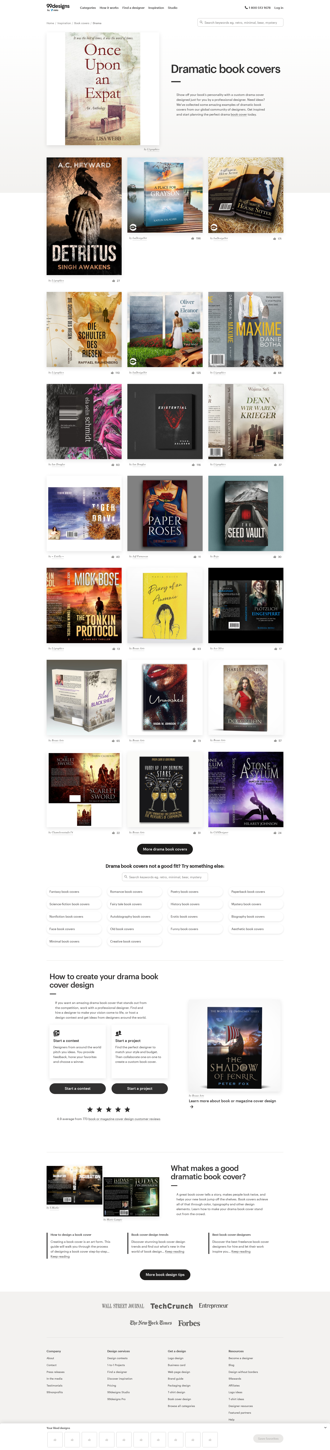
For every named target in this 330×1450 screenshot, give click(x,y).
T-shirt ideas (236, 1399)
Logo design (175, 1358)
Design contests (117, 1358)
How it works (109, 7)
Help (232, 1419)
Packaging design (179, 1385)
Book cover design (179, 1399)
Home (51, 23)
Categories (88, 7)
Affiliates (234, 1385)
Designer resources (241, 1406)
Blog (231, 1365)
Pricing (111, 1385)
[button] (325, 1427)
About (50, 1358)
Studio (172, 7)
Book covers (82, 23)
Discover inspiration (119, 1378)
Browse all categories (181, 1406)
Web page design (179, 1371)
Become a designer (241, 1358)
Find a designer (133, 7)
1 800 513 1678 (260, 7)
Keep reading (60, 1256)
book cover (239, 114)
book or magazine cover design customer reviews (124, 1119)
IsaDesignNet (140, 238)
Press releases (56, 1371)
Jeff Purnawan (140, 556)
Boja (216, 556)
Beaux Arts (138, 648)
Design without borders (243, 1371)
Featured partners (240, 1412)
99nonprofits (55, 1392)
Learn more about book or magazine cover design (232, 1101)
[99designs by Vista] (58, 7)
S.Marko (54, 1207)
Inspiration (156, 7)
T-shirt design (176, 1392)
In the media (54, 1378)
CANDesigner (221, 832)
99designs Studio (118, 1392)
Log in (278, 7)
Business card (176, 1365)
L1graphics (153, 149)
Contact (52, 1365)
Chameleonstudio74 (62, 832)
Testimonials (54, 1385)
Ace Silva (219, 648)
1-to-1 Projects (116, 1365)
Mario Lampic (114, 1219)
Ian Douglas (58, 464)
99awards (235, 1378)
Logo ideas (235, 1392)
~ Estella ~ (58, 556)
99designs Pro (116, 1399)
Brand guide (175, 1378)
